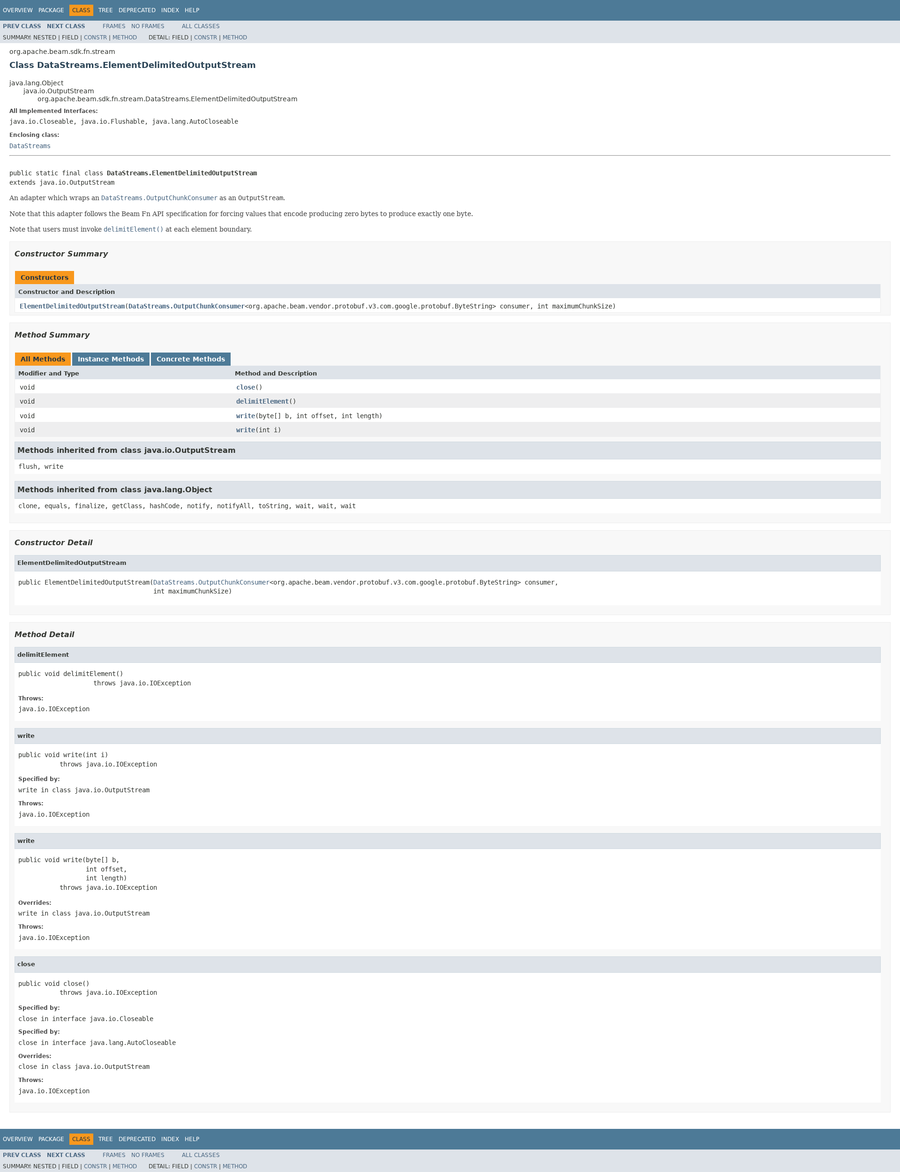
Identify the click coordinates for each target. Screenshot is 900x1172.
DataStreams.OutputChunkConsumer (186, 306)
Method (124, 37)
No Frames (148, 26)
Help (192, 10)
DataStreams (30, 146)
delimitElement (262, 401)
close (245, 387)
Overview (18, 10)
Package (51, 10)
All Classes (201, 26)
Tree (105, 10)
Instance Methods (111, 359)
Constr (95, 37)
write (245, 416)
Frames (114, 26)
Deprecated (137, 10)
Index (170, 10)
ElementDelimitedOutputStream (72, 306)
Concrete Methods (191, 359)
